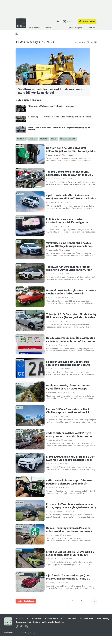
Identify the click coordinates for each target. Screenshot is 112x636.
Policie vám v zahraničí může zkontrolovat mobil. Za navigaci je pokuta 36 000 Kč (67, 221)
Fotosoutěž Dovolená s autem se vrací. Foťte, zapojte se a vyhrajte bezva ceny (71, 506)
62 (89, 601)
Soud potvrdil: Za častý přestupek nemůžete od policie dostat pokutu (68, 363)
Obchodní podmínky (53, 619)
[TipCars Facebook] (17, 627)
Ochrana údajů (70, 619)
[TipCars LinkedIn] (21, 627)
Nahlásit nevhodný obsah (53, 622)
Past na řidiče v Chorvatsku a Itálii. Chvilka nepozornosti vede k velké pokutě (67, 411)
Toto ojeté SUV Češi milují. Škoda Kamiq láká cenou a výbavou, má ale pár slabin (71, 316)
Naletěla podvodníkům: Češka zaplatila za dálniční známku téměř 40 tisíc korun (70, 339)
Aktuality (20, 139)
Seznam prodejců (23, 622)
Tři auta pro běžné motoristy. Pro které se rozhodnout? (52, 106)
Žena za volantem (67, 139)
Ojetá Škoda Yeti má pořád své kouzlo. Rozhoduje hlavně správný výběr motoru (59, 128)
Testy (53, 139)
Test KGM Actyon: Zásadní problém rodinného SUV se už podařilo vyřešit (69, 268)
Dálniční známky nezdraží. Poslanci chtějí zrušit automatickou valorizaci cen (69, 530)
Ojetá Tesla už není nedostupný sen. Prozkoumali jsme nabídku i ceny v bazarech (68, 577)
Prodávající (37, 619)
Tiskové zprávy (102, 619)
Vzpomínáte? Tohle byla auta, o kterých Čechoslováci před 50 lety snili (71, 292)
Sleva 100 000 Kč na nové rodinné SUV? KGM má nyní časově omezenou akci (70, 458)
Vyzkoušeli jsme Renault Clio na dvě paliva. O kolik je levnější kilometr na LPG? (68, 244)
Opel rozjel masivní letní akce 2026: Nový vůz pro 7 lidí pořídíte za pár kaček (71, 197)
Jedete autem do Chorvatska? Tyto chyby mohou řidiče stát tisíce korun (69, 435)
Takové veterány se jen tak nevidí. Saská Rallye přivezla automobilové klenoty (68, 173)
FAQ (27, 619)
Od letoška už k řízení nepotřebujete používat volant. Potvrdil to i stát (69, 482)
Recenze (43, 139)
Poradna (32, 139)
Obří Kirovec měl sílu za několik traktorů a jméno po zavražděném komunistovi (52, 90)
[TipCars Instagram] (26, 627)
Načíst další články (26, 601)
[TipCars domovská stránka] (22, 23)
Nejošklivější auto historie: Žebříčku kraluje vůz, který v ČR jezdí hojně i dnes (60, 117)
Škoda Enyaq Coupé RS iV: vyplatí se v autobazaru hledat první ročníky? (70, 553)
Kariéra (36, 622)
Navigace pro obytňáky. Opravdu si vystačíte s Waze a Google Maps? (68, 387)
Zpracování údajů (85, 619)
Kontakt (19, 619)
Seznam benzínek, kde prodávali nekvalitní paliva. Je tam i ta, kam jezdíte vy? (71, 149)
